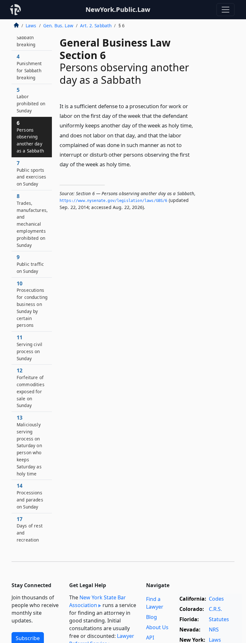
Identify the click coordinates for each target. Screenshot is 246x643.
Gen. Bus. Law (58, 25)
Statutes (219, 619)
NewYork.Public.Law (118, 9)
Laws (31, 25)
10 (32, 304)
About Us (157, 627)
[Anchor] (134, 164)
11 (29, 347)
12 (31, 387)
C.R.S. (215, 609)
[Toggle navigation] (225, 9)
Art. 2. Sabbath (95, 25)
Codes (216, 598)
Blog (151, 617)
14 (30, 495)
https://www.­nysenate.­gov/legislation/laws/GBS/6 (114, 200)
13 (29, 445)
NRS (214, 629)
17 (30, 529)
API (150, 637)
